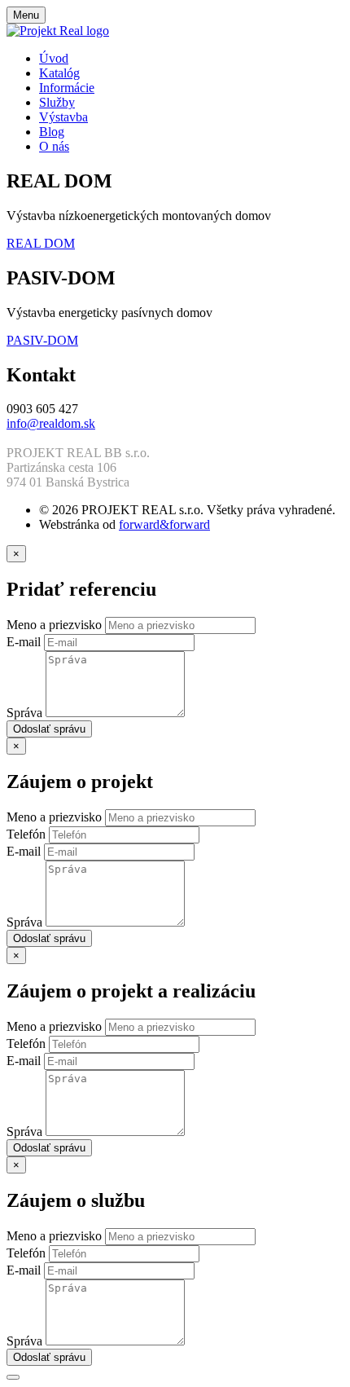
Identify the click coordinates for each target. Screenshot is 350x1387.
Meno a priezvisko (56, 625)
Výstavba (63, 117)
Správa (26, 713)
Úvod (53, 58)
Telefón (28, 834)
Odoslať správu (49, 729)
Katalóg (59, 73)
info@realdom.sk (51, 423)
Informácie (66, 88)
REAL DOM (41, 243)
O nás (54, 146)
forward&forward (164, 524)
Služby (57, 102)
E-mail (25, 642)
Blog (51, 132)
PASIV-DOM (42, 340)
